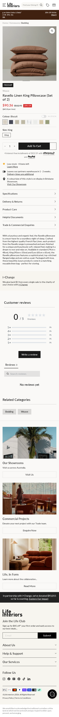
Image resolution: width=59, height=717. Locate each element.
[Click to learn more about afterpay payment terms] (49, 153)
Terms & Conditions (23, 698)
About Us (9, 645)
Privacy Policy (8, 698)
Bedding (9, 411)
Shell (23, 122)
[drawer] (29, 193)
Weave (6, 90)
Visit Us (29, 474)
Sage (47, 122)
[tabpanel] (29, 379)
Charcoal (11, 122)
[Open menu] (4, 5)
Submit (47, 635)
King (6, 135)
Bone (41, 122)
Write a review (29, 354)
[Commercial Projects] (29, 499)
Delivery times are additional (20, 174)
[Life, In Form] (29, 554)
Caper (17, 122)
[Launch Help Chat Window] (52, 694)
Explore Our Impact (38, 598)
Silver (29, 122)
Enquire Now (29, 530)
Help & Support (13, 653)
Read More (29, 586)
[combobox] (32, 5)
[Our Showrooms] (29, 443)
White (35, 122)
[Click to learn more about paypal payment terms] (31, 157)
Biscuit (5, 122)
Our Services (11, 662)
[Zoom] (52, 31)
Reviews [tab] (11, 364)
